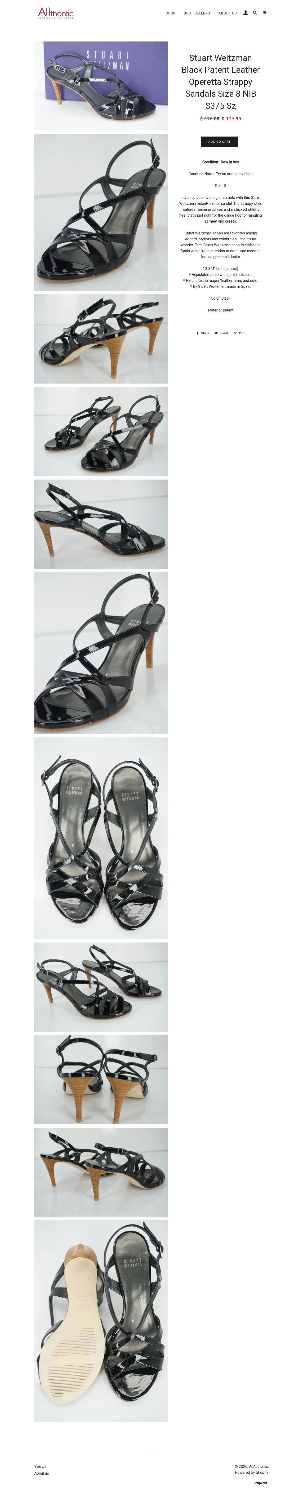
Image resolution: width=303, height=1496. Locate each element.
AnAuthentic (259, 1466)
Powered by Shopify (252, 1472)
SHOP (171, 13)
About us (227, 13)
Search (40, 1466)
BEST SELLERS (197, 13)
